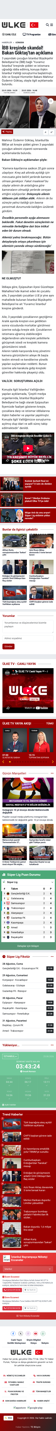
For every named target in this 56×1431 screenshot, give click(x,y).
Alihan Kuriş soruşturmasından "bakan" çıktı (14, 552)
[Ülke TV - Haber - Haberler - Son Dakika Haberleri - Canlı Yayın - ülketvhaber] (21, 25)
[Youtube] (35, 1333)
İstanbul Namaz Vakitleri (16, 1383)
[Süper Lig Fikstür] (52, 956)
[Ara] (47, 24)
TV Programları (33, 34)
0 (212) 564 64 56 (13, 1308)
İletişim (45, 1343)
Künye (34, 1343)
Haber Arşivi (43, 1401)
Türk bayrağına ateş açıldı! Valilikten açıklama (14, 603)
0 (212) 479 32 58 (13, 1290)
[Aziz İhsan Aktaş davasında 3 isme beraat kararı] (41, 540)
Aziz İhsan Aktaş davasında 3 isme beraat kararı (40, 552)
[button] (3, 762)
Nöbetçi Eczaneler (16, 1376)
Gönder (8, 646)
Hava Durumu (43, 1376)
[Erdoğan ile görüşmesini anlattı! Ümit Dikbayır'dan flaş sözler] (14, 566)
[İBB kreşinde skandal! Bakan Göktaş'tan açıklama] (28, 112)
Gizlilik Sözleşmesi (16, 1343)
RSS (9, 1418)
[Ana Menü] (51, 24)
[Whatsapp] (43, 1333)
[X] (20, 1333)
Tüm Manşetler (43, 1391)
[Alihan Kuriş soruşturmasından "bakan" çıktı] (14, 540)
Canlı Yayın (16, 1340)
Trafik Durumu (43, 1382)
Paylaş (9, 131)
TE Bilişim (35, 1427)
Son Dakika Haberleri (15, 1401)
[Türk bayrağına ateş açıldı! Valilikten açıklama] (14, 592)
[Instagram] (28, 1333)
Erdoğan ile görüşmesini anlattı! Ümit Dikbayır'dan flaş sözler (13, 578)
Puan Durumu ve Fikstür (16, 1392)
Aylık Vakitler (10, 1105)
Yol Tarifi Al (31, 1290)
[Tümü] (52, 1045)
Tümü (50, 723)
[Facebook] (13, 1333)
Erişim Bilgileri (34, 1340)
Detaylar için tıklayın (28, 946)
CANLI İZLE (10, 34)
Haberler (7, 42)
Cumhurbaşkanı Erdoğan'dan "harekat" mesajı (39, 578)
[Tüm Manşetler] (52, 773)
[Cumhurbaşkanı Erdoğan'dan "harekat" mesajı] (41, 566)
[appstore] (20, 1408)
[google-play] (35, 1408)
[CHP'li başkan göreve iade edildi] (41, 592)
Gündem (20, 42)
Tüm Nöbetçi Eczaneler (29, 1316)
